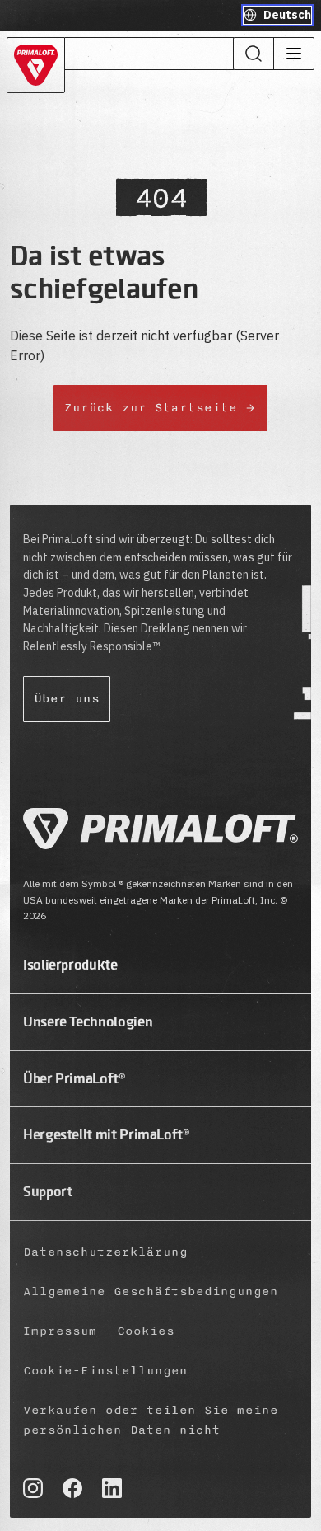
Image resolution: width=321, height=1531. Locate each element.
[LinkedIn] (112, 1488)
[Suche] (253, 53)
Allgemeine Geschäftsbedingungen (150, 1291)
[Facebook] (72, 1488)
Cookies (145, 1331)
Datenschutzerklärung (105, 1251)
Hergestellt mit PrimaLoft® (106, 1134)
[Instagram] (33, 1488)
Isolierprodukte (70, 965)
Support (47, 1191)
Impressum (60, 1331)
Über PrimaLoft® (74, 1078)
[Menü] (293, 53)
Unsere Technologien (87, 1021)
